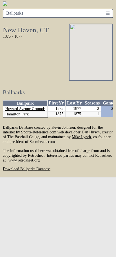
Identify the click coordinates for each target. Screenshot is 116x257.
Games (109, 103)
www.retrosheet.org (24, 160)
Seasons (92, 103)
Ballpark (25, 103)
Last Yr (74, 103)
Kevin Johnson (63, 127)
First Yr (56, 103)
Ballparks (14, 13)
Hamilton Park (17, 114)
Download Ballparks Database (26, 169)
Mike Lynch (81, 137)
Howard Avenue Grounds (25, 109)
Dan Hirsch (91, 132)
